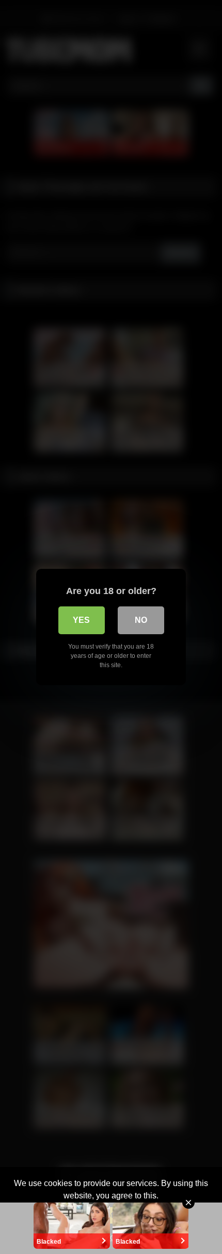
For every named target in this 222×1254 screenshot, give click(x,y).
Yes (81, 620)
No (141, 620)
